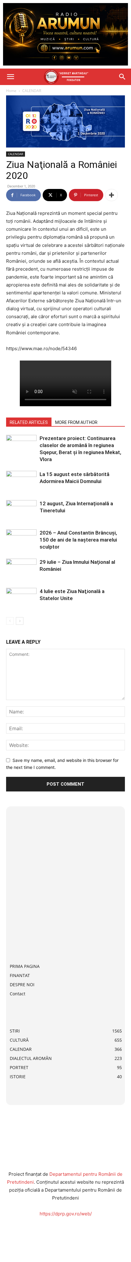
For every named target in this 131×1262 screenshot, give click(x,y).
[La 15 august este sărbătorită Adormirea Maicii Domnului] (21, 481)
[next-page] (19, 621)
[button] (10, 77)
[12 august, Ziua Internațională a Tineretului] (21, 510)
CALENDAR (31, 90)
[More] (111, 195)
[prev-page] (10, 621)
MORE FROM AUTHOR (76, 422)
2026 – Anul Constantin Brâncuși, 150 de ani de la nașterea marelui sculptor (78, 540)
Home (11, 90)
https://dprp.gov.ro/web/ (66, 1214)
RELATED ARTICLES (29, 422)
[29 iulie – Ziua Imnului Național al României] (21, 569)
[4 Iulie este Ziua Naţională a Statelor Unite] (21, 598)
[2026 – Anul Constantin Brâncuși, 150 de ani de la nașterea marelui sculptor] (21, 539)
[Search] (122, 77)
